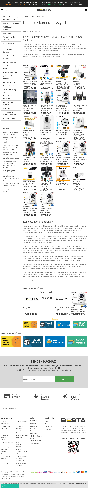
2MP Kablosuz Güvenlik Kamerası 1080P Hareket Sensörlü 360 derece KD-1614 (63, 106)
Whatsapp (7, 486)
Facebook (48, 421)
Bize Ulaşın (33, 433)
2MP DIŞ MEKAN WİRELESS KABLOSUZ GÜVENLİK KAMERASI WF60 (78, 81)
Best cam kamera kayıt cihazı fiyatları (10, 154)
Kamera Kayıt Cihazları (11, 86)
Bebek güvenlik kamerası (8, 45)
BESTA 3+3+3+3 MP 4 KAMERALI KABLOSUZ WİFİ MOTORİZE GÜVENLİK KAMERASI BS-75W (80, 106)
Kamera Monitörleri (19, 443)
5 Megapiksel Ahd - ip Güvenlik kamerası (10, 18)
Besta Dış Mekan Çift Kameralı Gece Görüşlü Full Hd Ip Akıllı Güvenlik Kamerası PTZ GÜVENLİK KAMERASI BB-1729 (46, 106)
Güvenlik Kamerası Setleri (9, 67)
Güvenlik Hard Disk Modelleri (9, 57)
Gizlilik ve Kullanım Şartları (36, 437)
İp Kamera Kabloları (10, 118)
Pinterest (48, 429)
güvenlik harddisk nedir (11, 158)
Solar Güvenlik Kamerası (8, 103)
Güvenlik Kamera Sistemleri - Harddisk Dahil (21, 458)
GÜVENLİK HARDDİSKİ (46, 292)
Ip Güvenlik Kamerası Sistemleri (10, 77)
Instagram (48, 426)
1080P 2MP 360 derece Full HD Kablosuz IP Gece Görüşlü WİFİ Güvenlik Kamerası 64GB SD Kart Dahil (79, 132)
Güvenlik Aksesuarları (5, 422)
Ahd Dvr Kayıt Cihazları (11, 23)
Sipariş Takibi (34, 443)
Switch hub (7, 108)
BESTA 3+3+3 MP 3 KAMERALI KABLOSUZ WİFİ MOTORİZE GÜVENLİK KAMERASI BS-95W (29, 106)
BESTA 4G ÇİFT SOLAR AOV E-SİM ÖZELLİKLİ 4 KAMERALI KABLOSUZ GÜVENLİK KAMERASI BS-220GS (30, 157)
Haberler (33, 423)
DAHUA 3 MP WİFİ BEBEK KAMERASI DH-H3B (46, 132)
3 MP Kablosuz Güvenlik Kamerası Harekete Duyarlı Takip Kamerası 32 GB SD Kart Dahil (46, 208)
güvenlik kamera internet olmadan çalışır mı (11, 178)
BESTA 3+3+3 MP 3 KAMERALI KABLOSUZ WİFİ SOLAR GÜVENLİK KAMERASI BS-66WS (63, 81)
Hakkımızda (34, 431)
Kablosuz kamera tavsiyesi (39, 16)
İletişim (82, 438)
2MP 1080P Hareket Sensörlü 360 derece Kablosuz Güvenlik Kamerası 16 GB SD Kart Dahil (30, 208)
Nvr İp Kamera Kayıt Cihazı (10, 91)
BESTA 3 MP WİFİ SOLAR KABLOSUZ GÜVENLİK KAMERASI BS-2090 (30, 183)
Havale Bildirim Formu (35, 427)
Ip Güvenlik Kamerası (10, 72)
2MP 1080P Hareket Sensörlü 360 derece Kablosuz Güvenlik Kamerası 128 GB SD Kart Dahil (63, 157)
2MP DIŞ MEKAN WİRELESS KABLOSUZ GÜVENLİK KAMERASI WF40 (78, 183)
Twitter (47, 424)
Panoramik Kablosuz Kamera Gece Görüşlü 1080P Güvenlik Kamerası (63, 132)
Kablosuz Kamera (9, 82)
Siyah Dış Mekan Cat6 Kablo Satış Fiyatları (10, 133)
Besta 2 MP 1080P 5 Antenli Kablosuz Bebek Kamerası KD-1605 (46, 81)
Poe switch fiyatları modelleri (9, 97)
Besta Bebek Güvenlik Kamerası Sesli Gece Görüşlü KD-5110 (62, 183)
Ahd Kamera (7, 33)
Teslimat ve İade (35, 441)
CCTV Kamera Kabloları (8, 51)
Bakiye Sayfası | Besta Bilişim (62, 309)
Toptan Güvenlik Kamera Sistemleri (9, 114)
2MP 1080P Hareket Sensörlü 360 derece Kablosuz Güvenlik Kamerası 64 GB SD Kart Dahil (30, 81)
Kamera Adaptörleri (4, 453)
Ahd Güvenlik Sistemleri (7, 28)
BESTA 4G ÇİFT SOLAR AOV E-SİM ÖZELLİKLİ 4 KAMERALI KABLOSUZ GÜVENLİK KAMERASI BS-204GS (46, 183)
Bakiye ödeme (27, 308)
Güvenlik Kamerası (9, 62)
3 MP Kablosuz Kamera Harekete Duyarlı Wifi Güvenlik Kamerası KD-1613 (80, 157)
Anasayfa (26, 16)
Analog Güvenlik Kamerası (9, 38)
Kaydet (64, 379)
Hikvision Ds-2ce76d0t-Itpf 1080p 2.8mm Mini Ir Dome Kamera (11, 147)
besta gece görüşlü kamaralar (9, 172)
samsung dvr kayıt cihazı (9, 190)
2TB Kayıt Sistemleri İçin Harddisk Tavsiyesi (11, 185)
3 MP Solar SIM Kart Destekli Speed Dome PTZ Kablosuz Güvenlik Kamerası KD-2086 (47, 157)
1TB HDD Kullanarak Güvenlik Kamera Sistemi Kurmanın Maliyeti (9, 164)
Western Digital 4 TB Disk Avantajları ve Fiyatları (10, 140)
